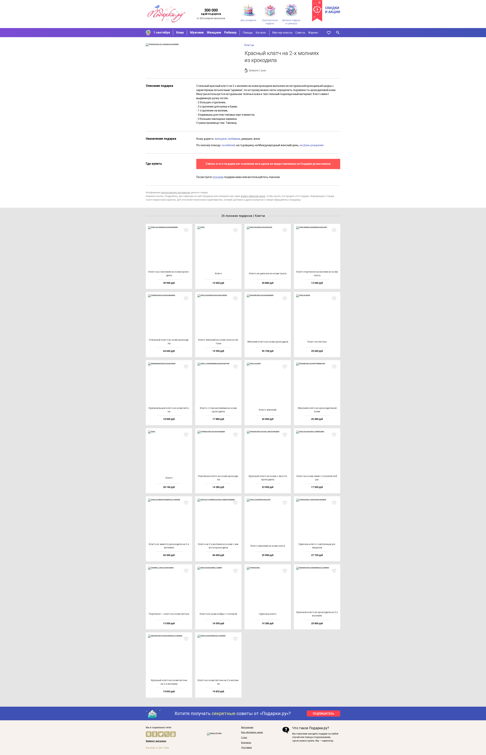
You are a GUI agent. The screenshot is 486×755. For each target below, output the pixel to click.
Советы (300, 32)
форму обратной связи (253, 196)
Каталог (261, 32)
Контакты (246, 743)
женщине (221, 138)
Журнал (313, 32)
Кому (180, 32)
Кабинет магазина (156, 741)
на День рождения (311, 145)
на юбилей (228, 145)
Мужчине (197, 32)
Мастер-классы (282, 32)
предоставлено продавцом (175, 192)
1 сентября (161, 32)
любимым (234, 138)
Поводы (248, 32)
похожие (217, 177)
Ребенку (230, 32)
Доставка (246, 747)
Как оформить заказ (252, 732)
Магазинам (247, 727)
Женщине (214, 32)
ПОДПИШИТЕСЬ (323, 713)
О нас (244, 737)
